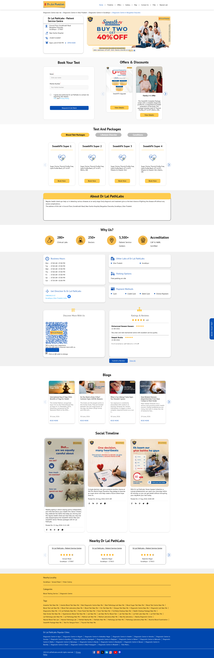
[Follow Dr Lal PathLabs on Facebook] (94, 652)
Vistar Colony (67, 582)
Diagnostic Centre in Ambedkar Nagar (97, 637)
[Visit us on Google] (98, 652)
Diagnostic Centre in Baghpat (107, 639)
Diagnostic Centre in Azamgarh (83, 639)
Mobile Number (55, 83)
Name (52, 74)
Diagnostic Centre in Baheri (128, 639)
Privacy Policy (64, 98)
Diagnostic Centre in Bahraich (150, 639)
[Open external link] (212, 339)
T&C (55, 98)
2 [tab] (132, 50)
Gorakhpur (145, 263)
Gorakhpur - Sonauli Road (52, 582)
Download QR (52, 350)
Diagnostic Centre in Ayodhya (61, 639)
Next (165, 94)
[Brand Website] (120, 652)
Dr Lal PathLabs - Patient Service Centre (66, 548)
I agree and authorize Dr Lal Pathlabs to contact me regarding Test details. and (71, 96)
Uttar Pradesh (117, 263)
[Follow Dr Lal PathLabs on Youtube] (115, 652)
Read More (55, 420)
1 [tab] (130, 50)
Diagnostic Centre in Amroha (144, 637)
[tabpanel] (129, 34)
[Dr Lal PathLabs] (54, 5)
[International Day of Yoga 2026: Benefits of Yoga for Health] (62, 387)
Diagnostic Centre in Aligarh (72, 637)
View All (133, 361)
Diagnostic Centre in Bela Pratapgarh (83, 645)
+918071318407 (55, 38)
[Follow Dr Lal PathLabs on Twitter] (103, 652)
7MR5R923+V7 (50, 296)
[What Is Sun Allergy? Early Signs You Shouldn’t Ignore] (122, 387)
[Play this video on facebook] (64, 474)
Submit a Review (118, 361)
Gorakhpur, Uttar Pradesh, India (56, 298)
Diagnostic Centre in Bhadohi (108, 645)
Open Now (71, 43)
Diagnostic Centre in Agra (52, 637)
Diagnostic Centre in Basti (59, 645)
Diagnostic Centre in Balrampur (66, 642)
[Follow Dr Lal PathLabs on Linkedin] (107, 652)
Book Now (62, 181)
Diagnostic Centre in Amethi (122, 637)
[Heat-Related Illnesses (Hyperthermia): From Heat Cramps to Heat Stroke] (153, 387)
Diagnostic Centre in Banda (89, 642)
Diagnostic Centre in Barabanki (111, 642)
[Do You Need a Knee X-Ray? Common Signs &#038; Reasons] (92, 387)
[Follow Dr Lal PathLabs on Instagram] (111, 652)
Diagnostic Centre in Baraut (133, 642)
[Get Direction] (69, 298)
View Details (119, 107)
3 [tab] (134, 50)
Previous (103, 94)
